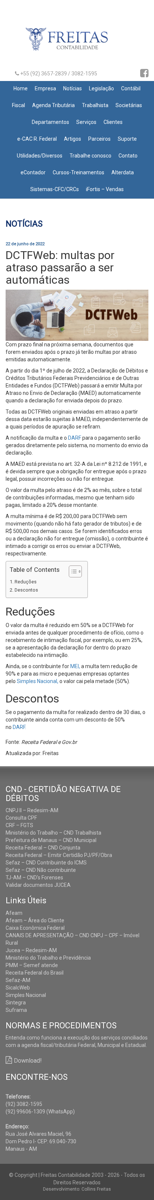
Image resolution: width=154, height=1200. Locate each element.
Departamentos (50, 122)
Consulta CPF (21, 818)
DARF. (19, 727)
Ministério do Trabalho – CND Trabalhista (53, 833)
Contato (128, 156)
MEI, (75, 666)
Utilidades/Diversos (39, 156)
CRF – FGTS (19, 825)
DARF (74, 438)
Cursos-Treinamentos (78, 172)
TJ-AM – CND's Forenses (34, 877)
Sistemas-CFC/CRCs (54, 189)
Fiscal (18, 105)
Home (20, 88)
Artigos (72, 139)
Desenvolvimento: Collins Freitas (77, 1189)
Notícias (72, 88)
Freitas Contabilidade (77, 42)
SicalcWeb (18, 988)
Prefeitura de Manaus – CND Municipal (51, 840)
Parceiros (99, 139)
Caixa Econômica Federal (35, 928)
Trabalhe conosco (90, 156)
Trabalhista (95, 105)
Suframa (16, 1010)
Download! (28, 1060)
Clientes (113, 122)
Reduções (26, 582)
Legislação (101, 88)
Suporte (127, 139)
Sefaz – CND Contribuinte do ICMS (46, 863)
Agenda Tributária (53, 105)
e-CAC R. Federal (37, 139)
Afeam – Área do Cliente (35, 920)
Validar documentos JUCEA (38, 885)
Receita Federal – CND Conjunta (43, 848)
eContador (33, 172)
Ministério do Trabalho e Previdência (48, 958)
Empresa (45, 88)
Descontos (26, 590)
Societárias (129, 105)
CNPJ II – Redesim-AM (32, 810)
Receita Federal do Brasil (35, 973)
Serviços (86, 122)
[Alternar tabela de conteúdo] (71, 571)
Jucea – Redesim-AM (31, 950)
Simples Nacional (26, 995)
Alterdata (122, 172)
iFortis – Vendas (105, 189)
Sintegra (16, 1003)
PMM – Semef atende (32, 965)
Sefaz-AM (18, 980)
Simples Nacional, (37, 681)
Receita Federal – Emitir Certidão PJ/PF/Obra (59, 855)
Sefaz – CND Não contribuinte (41, 870)
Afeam (14, 913)
